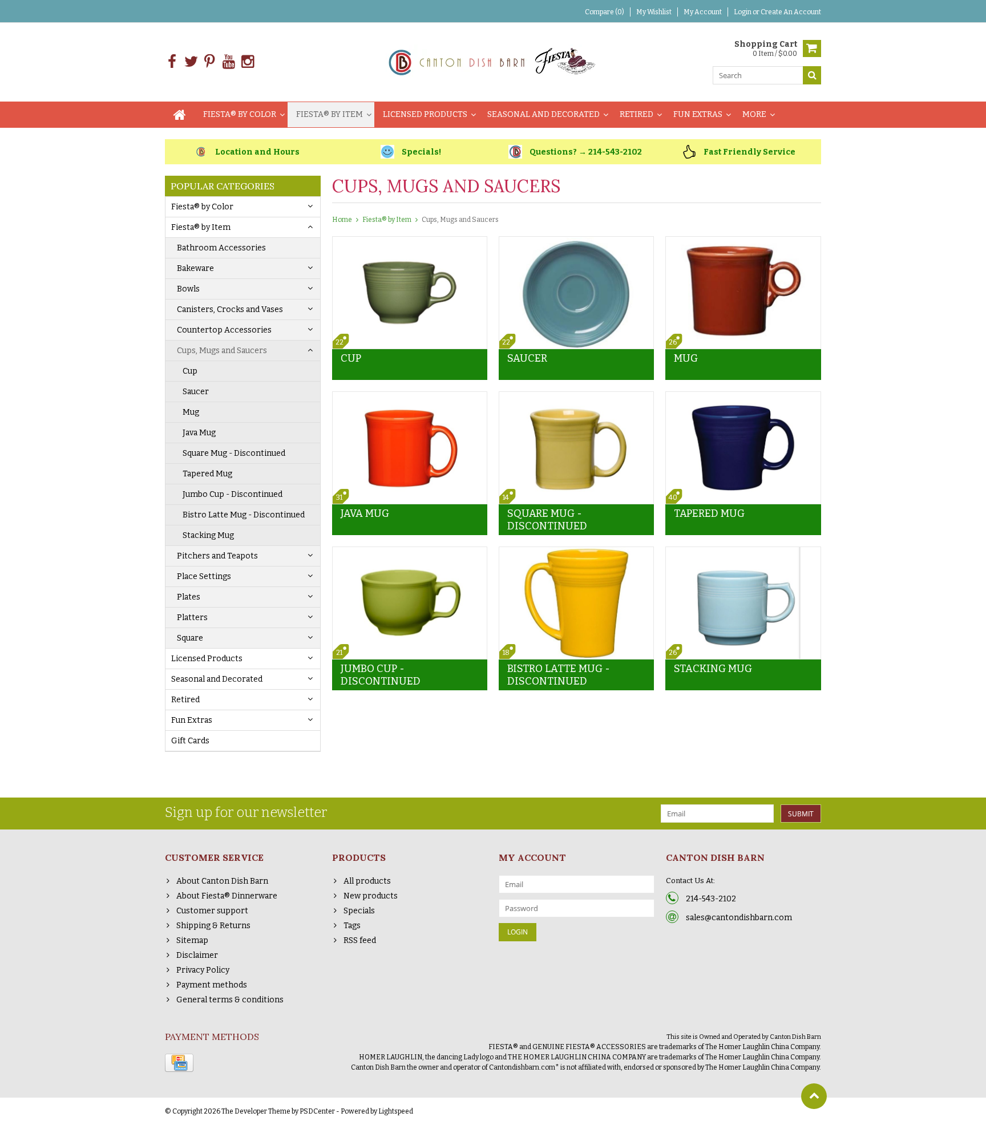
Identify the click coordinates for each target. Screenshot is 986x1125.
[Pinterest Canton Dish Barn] (210, 62)
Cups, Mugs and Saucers (222, 350)
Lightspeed (395, 1111)
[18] (576, 553)
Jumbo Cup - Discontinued (232, 494)
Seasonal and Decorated (543, 114)
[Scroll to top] (814, 1096)
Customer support (212, 911)
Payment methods (211, 985)
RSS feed (360, 940)
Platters (192, 617)
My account (703, 12)
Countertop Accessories (224, 330)
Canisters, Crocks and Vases (230, 309)
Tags (352, 925)
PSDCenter (317, 1111)
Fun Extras (697, 114)
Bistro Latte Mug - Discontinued (244, 515)
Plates (188, 597)
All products (367, 881)
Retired (636, 114)
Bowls (188, 289)
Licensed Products (425, 114)
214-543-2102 (711, 899)
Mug (191, 412)
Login (743, 12)
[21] (410, 553)
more (754, 114)
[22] (410, 243)
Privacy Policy (202, 970)
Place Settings (204, 576)
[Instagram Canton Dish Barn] (247, 62)
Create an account (791, 12)
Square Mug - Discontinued (234, 453)
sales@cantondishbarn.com (739, 917)
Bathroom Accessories (221, 248)
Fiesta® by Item (329, 114)
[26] (743, 243)
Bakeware (195, 268)
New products (371, 896)
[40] (743, 398)
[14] (576, 398)
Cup (190, 371)
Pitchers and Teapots (217, 556)
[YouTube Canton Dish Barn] (228, 62)
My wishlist (654, 12)
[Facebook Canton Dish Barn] (172, 62)
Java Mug (199, 433)
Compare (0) (604, 12)
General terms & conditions (230, 1000)
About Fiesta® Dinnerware (226, 896)
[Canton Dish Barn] (493, 61)
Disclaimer (197, 955)
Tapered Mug (207, 474)
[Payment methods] (179, 1063)
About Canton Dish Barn (222, 881)
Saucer (196, 391)
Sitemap (192, 940)
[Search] (812, 75)
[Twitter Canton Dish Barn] (191, 62)
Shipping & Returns (213, 925)
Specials (359, 911)
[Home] (180, 114)
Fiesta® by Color (239, 114)
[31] (410, 398)
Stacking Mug (208, 535)
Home (342, 220)
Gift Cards (190, 741)
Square (190, 638)
